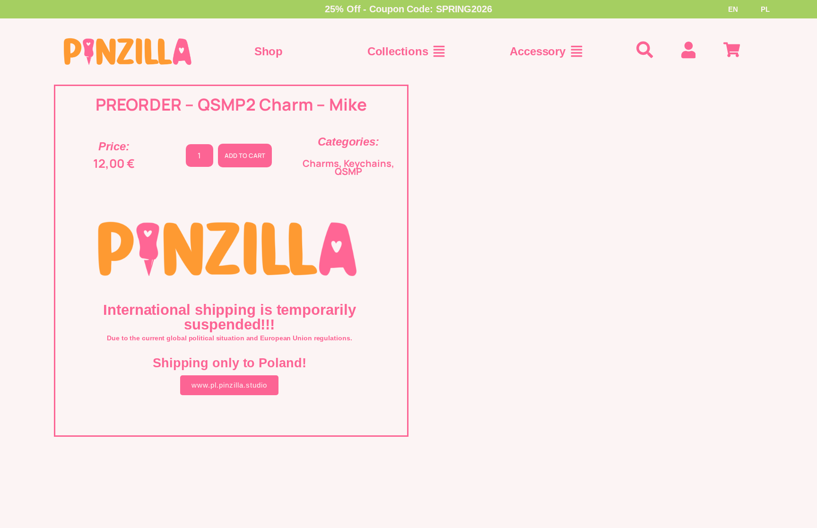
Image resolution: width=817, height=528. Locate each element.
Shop (268, 51)
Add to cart (245, 155)
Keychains (367, 163)
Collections (397, 51)
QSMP (348, 171)
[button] (439, 51)
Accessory (537, 51)
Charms (321, 163)
